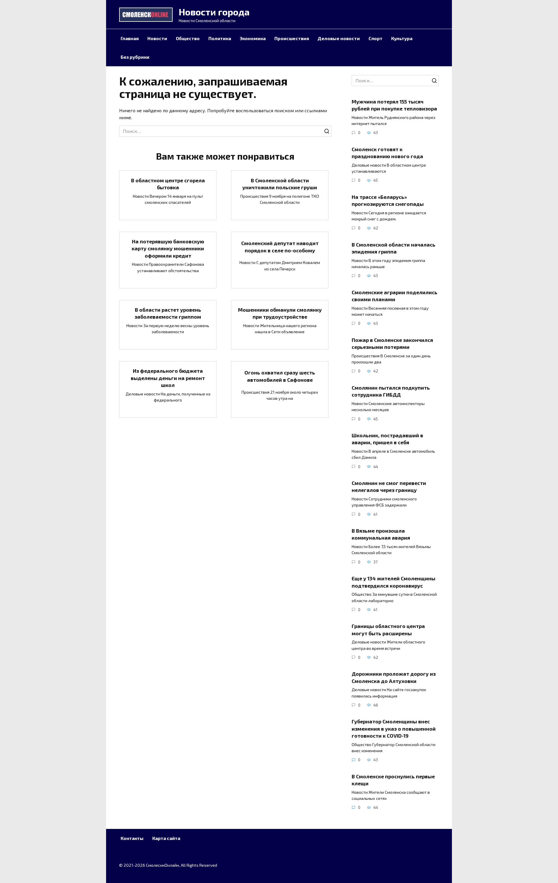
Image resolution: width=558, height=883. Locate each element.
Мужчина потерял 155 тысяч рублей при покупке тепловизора (394, 105)
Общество (188, 38)
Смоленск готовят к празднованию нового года (387, 152)
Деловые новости (339, 38)
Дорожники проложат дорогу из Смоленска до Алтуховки (394, 677)
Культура (401, 38)
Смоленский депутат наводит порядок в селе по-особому (280, 247)
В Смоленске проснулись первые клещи (393, 779)
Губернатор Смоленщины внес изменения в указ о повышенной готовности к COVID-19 (394, 728)
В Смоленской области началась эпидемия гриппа (393, 248)
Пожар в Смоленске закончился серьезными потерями (392, 343)
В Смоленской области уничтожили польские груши (279, 183)
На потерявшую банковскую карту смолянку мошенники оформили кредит (168, 248)
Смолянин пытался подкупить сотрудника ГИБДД (391, 391)
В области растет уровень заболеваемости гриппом (168, 313)
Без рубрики (135, 57)
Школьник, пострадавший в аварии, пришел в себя (387, 439)
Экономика (253, 38)
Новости (157, 38)
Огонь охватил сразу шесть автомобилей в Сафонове (279, 376)
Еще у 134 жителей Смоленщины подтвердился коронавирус (393, 582)
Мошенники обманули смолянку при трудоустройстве (280, 313)
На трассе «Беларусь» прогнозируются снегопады (388, 200)
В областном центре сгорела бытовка (168, 183)
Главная (130, 38)
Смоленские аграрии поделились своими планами (394, 295)
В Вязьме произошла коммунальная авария (381, 534)
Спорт (375, 38)
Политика (219, 38)
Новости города (214, 11)
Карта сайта (166, 838)
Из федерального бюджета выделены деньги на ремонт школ (168, 378)
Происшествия (291, 38)
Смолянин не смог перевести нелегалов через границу (389, 486)
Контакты (132, 838)
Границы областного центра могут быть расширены (388, 629)
